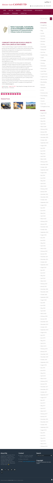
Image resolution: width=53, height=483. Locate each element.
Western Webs (10, 480)
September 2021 (44, 264)
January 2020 (44, 319)
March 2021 (43, 281)
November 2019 (44, 324)
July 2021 (43, 270)
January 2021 (44, 286)
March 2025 (43, 159)
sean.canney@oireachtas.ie (29, 461)
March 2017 (43, 411)
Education (43, 41)
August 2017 (44, 397)
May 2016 (43, 438)
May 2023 (43, 213)
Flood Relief (43, 46)
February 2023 (44, 221)
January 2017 (44, 416)
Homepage (25, 86)
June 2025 (43, 151)
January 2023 (44, 224)
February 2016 (44, 446)
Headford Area (44, 55)
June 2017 (43, 403)
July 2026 (43, 115)
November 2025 (44, 137)
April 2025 (43, 156)
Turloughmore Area (45, 106)
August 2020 (44, 300)
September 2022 (44, 232)
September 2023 (44, 202)
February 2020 (44, 316)
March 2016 (43, 443)
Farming (43, 44)
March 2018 (43, 378)
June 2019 (43, 338)
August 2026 (44, 113)
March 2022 (43, 248)
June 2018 (43, 370)
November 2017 (44, 389)
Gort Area (43, 52)
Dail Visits (43, 36)
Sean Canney (5, 86)
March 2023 (43, 218)
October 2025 (44, 140)
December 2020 (44, 289)
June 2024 (43, 178)
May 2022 (43, 243)
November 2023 (44, 197)
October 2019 (44, 327)
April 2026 (43, 123)
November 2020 (44, 291)
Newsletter (43, 87)
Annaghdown (44, 25)
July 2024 (43, 175)
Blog (17, 86)
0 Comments (11, 87)
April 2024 (43, 183)
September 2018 (44, 362)
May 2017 (43, 405)
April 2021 (43, 278)
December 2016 (44, 419)
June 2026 (43, 118)
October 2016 (44, 424)
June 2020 (43, 305)
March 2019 (43, 346)
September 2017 (44, 394)
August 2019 (44, 332)
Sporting (43, 98)
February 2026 (44, 129)
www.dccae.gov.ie (10, 84)
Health (42, 57)
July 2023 (43, 207)
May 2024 (43, 180)
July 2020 (43, 302)
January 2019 (44, 351)
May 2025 (43, 153)
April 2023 (43, 216)
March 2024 (43, 186)
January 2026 (44, 132)
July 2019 (43, 335)
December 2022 (44, 226)
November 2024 (44, 164)
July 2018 (43, 367)
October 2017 (44, 392)
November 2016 (44, 422)
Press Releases (44, 95)
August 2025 (44, 145)
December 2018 (44, 354)
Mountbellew (44, 82)
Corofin (42, 33)
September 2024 (44, 170)
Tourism (43, 101)
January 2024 (44, 191)
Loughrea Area (44, 76)
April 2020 (43, 310)
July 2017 (43, 400)
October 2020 (44, 294)
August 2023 (44, 205)
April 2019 (43, 343)
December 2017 (44, 386)
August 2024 (44, 172)
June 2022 (43, 240)
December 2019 (44, 321)
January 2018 (44, 384)
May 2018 (43, 373)
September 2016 (44, 427)
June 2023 (43, 210)
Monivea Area (44, 79)
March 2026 (43, 126)
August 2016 (44, 430)
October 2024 (44, 167)
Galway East (21, 86)
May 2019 (43, 340)
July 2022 (43, 237)
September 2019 (44, 329)
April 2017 (43, 408)
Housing (43, 63)
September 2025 (44, 142)
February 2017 (44, 413)
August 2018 (44, 365)
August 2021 (44, 267)
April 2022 (43, 245)
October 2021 (44, 262)
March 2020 (43, 313)
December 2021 (44, 256)
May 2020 (43, 308)
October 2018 (44, 359)
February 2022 (44, 251)
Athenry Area (44, 28)
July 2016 (43, 432)
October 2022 (44, 229)
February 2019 (44, 348)
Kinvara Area (44, 68)
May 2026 (43, 121)
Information (30, 86)
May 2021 (43, 275)
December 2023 (44, 194)
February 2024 (44, 188)
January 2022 (44, 254)
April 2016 (43, 441)
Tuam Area (6, 87)
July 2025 (43, 148)
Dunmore (43, 38)
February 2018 (44, 381)
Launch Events (44, 74)
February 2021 (44, 283)
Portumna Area (44, 93)
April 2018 (43, 375)
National (43, 84)
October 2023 (44, 199)
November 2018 (44, 357)
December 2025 (44, 134)
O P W (42, 90)
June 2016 (43, 435)
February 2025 (44, 161)
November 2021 (44, 259)
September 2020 (44, 297)
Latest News (43, 71)
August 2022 (44, 235)
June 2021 (43, 273)
